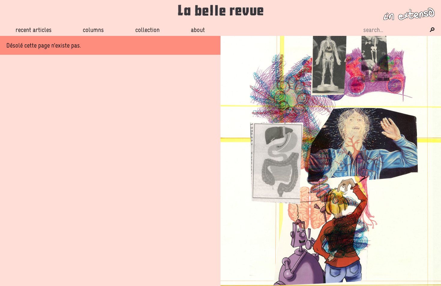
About (198, 30)
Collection (147, 30)
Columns (93, 30)
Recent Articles (34, 30)
